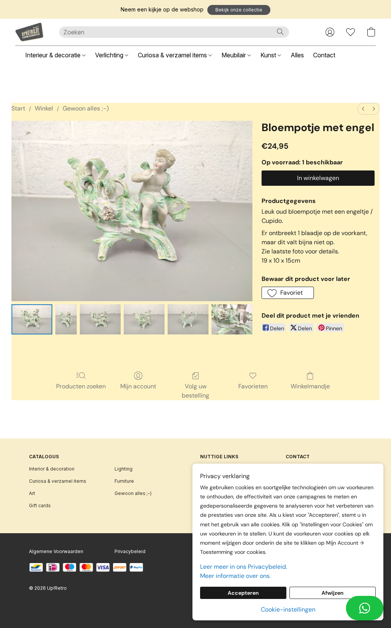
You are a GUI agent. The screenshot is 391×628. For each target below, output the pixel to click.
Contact (324, 55)
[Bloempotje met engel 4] (188, 319)
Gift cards (40, 505)
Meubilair (234, 55)
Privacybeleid (130, 551)
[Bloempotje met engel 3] (144, 319)
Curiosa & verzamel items (173, 55)
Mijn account (138, 386)
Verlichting (110, 55)
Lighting (123, 469)
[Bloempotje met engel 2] (100, 319)
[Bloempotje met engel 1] (66, 319)
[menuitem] (363, 108)
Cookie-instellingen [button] (288, 609)
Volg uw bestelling (195, 390)
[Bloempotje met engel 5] (232, 319)
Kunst (269, 55)
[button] (238, 10)
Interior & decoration (51, 469)
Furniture (124, 481)
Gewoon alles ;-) (86, 108)
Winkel (44, 108)
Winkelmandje (310, 386)
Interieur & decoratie (53, 55)
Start (18, 108)
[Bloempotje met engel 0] (31, 319)
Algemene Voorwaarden (56, 551)
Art (32, 493)
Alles (297, 55)
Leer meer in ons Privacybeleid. (243, 567)
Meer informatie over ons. (235, 576)
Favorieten (253, 386)
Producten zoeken (81, 386)
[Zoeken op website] (280, 31)
